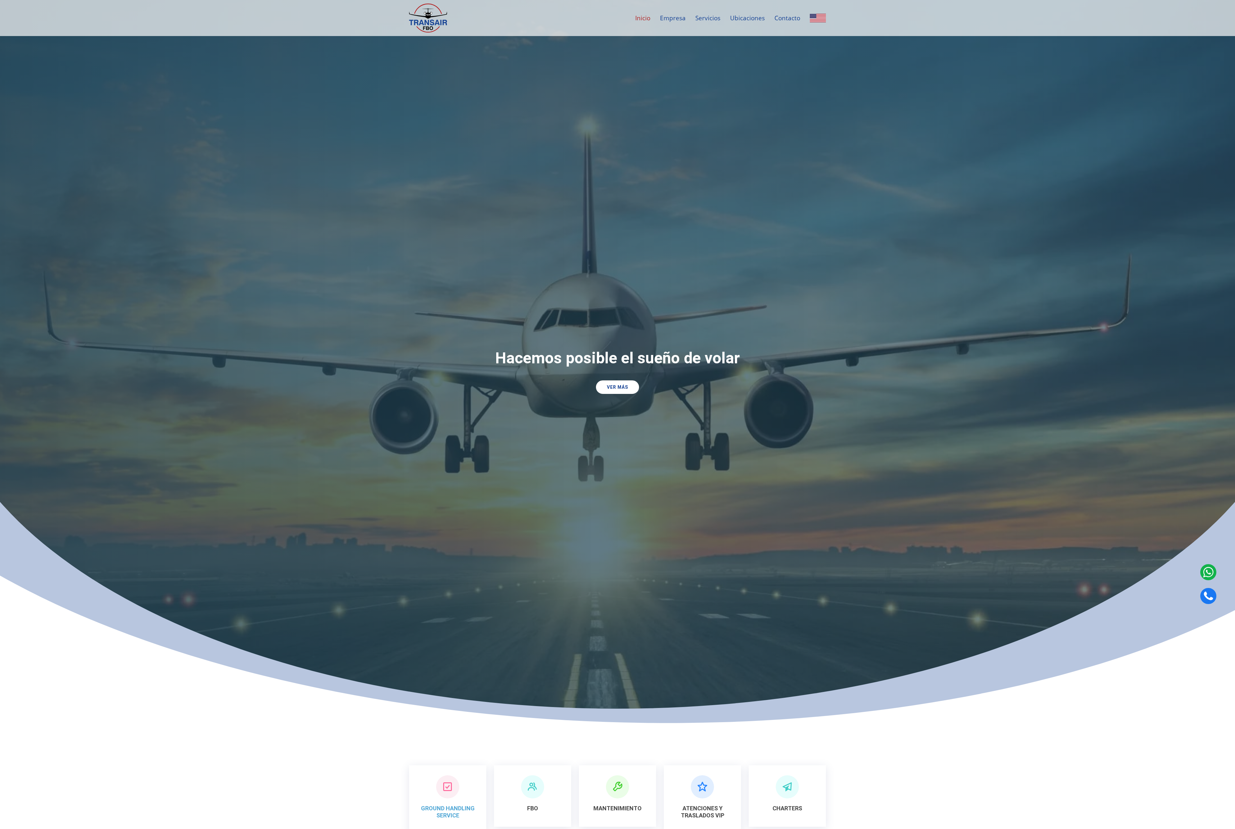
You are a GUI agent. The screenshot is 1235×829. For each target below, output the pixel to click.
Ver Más (617, 387)
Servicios (707, 18)
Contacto (787, 18)
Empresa (673, 18)
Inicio (642, 18)
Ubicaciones (747, 18)
